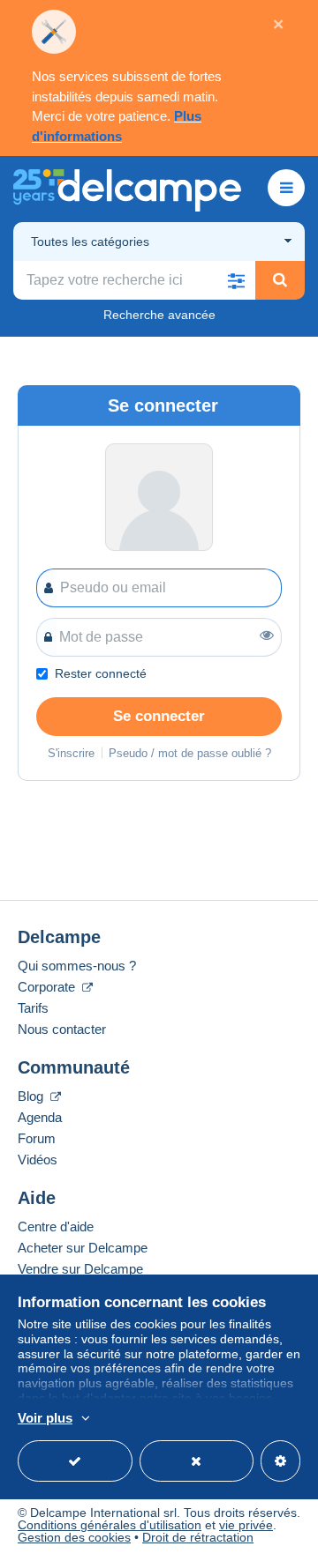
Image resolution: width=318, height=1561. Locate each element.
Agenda (40, 1117)
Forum (37, 1138)
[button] (235, 280)
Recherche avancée (159, 315)
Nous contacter (62, 1029)
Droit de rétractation (198, 1537)
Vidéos (37, 1159)
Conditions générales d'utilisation (109, 1525)
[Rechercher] (280, 280)
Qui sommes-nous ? (77, 965)
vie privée (246, 1525)
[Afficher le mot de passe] (266, 634)
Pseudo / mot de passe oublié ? (190, 753)
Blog (32, 1096)
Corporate (48, 986)
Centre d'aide (56, 1226)
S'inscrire (71, 753)
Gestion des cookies (74, 1537)
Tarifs (33, 1007)
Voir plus (45, 1417)
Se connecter (159, 716)
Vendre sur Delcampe (80, 1268)
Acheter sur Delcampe (83, 1247)
